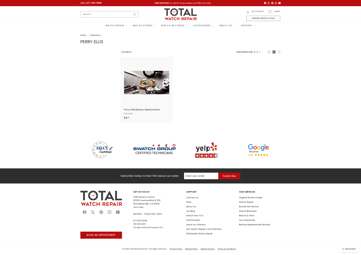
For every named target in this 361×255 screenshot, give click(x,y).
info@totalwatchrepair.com (148, 227)
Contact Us (192, 197)
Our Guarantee (247, 220)
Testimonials (193, 220)
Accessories (202, 25)
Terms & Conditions (227, 249)
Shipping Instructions (263, 18)
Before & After (246, 215)
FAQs (188, 202)
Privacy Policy (176, 249)
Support (247, 25)
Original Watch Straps (250, 197)
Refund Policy (191, 249)
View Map (138, 207)
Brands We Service (249, 206)
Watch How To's (194, 215)
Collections (95, 35)
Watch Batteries (173, 25)
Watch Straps (143, 25)
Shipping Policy (208, 249)
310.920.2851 (139, 223)
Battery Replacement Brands (254, 224)
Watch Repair (115, 25)
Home (83, 35)
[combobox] (109, 14)
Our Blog (190, 211)
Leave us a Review (196, 224)
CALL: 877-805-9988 (91, 3)
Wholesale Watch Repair (199, 233)
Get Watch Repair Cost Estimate (204, 229)
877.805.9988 (140, 220)
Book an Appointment (101, 235)
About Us (226, 25)
